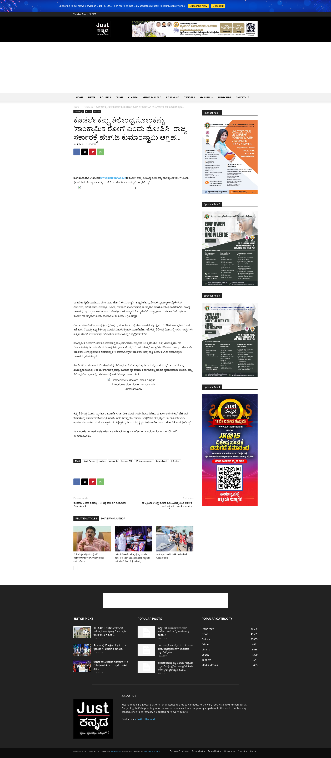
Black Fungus (89, 461)
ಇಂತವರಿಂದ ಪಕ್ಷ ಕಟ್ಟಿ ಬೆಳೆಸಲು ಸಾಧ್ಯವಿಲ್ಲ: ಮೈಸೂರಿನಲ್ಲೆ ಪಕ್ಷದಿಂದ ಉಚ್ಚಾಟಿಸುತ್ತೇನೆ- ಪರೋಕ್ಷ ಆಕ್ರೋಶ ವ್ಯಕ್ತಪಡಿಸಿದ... (175, 666)
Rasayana (172, 97)
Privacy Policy (198, 751)
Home (79, 97)
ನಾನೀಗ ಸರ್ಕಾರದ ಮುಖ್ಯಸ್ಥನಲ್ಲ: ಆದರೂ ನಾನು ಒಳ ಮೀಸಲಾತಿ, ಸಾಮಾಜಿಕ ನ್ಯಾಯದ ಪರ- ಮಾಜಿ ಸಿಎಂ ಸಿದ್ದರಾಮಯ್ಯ (132, 557)
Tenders (189, 97)
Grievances (229, 751)
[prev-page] (75, 568)
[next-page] (81, 568)
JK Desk (80, 144)
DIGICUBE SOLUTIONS (152, 751)
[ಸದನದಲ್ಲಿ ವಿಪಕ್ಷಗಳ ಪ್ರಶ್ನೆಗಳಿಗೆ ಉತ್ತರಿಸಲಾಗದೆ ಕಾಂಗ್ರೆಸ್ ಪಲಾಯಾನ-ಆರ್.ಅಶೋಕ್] (92, 538)
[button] (325, 4)
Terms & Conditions (179, 751)
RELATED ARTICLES (86, 518)
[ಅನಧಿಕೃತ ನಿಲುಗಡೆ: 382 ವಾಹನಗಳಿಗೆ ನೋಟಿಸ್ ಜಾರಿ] (174, 538)
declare (102, 461)
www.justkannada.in (113, 178)
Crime (119, 97)
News (91, 97)
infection (175, 461)
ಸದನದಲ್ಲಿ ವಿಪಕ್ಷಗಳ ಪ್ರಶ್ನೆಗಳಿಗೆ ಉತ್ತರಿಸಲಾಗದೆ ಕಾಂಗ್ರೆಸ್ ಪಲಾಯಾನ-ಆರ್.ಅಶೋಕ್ (89, 557)
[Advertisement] (165, 67)
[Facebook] (76, 152)
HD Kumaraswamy (144, 461)
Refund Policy (214, 751)
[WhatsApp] (100, 152)
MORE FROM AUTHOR (113, 518)
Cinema (133, 97)
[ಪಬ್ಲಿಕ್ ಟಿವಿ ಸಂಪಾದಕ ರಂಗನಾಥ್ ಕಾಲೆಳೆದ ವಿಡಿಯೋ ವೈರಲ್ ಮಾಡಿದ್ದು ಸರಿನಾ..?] (146, 632)
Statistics (242, 751)
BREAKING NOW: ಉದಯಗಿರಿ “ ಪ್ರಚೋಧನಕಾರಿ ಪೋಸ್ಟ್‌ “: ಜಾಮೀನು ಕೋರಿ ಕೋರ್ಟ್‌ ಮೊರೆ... (109, 631)
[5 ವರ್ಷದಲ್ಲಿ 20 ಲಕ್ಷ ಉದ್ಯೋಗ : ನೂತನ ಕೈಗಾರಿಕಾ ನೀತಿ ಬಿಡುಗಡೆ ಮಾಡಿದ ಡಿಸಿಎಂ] (82, 650)
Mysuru (205, 97)
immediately (162, 461)
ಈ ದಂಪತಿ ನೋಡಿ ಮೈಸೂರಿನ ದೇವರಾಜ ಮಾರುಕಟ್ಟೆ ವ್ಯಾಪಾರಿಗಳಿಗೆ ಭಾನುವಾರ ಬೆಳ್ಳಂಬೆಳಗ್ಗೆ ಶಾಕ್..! (175, 649)
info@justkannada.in (147, 719)
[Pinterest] (92, 152)
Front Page (88, 106)
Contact (254, 751)
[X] (84, 152)
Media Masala (152, 97)
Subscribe (224, 97)
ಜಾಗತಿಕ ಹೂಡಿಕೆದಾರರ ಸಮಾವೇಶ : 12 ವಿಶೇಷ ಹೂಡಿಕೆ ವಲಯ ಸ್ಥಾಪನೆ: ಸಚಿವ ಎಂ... (110, 665)
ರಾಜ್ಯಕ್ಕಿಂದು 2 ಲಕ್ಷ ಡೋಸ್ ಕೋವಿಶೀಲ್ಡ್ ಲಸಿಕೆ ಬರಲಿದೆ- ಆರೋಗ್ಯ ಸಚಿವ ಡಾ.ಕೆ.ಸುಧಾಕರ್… (167, 504)
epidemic (113, 461)
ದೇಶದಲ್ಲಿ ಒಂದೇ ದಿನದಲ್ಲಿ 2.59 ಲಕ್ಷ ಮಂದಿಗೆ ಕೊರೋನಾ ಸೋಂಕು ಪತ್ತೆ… (99, 504)
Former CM (126, 461)
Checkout (218, 5)
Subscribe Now (198, 5)
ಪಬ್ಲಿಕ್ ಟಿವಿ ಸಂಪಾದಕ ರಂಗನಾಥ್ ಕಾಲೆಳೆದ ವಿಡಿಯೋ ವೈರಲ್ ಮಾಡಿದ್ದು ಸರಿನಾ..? (173, 631)
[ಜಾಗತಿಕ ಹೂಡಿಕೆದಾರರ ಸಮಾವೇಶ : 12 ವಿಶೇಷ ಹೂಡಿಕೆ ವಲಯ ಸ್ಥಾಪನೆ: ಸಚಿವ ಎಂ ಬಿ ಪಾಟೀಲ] (82, 666)
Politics (105, 97)
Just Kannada (116, 751)
